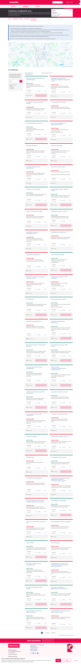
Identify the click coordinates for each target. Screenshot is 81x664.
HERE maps (70, 66)
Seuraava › (47, 632)
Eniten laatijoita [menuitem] (28, 74)
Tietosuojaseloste (34, 647)
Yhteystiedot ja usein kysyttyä (37, 644)
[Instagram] (35, 653)
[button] (10, 43)
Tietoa (37, 6)
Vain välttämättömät (67, 660)
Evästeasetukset (34, 650)
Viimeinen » (53, 632)
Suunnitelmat (27, 18)
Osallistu (25, 6)
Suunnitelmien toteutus (17, 18)
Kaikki (11, 85)
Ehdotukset (33, 18)
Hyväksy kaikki (58, 660)
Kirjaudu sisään (69, 2)
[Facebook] (33, 653)
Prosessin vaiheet (55, 15)
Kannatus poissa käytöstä (41, 95)
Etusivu (13, 6)
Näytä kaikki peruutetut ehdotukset (66, 635)
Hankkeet (12, 87)
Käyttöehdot (33, 646)
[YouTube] (37, 653)
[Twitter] (31, 653)
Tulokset (11, 88)
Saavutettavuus (33, 649)
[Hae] (64, 2)
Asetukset (76, 660)
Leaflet (66, 66)
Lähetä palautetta (49, 641)
